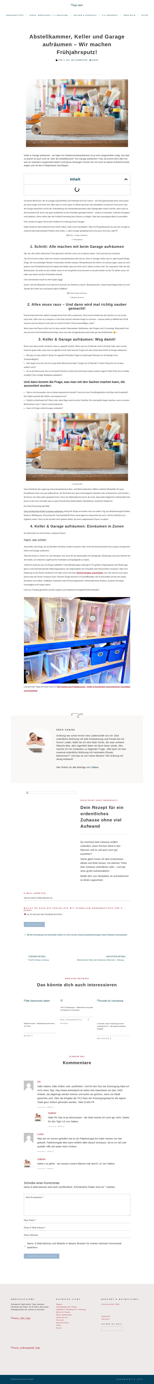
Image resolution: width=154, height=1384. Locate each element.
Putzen (64, 1023)
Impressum (105, 1319)
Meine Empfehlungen (64, 1315)
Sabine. (95, 767)
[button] (126, 179)
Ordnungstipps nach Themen (66, 1307)
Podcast (59, 1328)
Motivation (103, 1038)
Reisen (27, 1036)
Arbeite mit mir (62, 1317)
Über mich (60, 1320)
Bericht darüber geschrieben (90, 573)
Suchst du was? (111, 1324)
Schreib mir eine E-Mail (110, 1304)
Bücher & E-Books (63, 1312)
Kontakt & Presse (62, 1323)
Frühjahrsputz (73, 1020)
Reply (51, 1107)
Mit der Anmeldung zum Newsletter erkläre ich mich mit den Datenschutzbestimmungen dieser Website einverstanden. (77, 935)
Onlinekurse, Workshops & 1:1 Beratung (71, 1309)
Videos (58, 1325)
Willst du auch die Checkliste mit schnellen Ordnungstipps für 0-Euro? (74, 909)
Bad (62, 1020)
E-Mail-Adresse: (35, 893)
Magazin (59, 1304)
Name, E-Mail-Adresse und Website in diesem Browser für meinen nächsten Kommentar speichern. (74, 1245)
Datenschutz (105, 1316)
